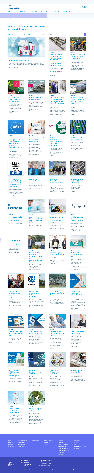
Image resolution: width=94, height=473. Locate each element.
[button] (85, 2)
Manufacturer (76, 448)
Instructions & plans (62, 446)
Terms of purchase (56, 469)
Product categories (35, 440)
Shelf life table (61, 454)
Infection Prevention (22, 440)
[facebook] (82, 469)
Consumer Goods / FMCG (49, 440)
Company (76, 438)
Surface (9, 440)
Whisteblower (32, 469)
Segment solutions (22, 438)
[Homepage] (11, 2)
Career (77, 2)
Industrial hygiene (22, 442)
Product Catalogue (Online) (63, 450)
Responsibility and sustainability (80, 446)
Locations (76, 442)
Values (75, 444)
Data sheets (60, 440)
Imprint (48, 469)
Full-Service (46, 444)
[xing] (78, 469)
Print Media (60, 442)
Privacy (25, 469)
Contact (72, 2)
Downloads (60, 438)
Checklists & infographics (63, 444)
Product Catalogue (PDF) (63, 448)
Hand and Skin (10, 442)
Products (10, 438)
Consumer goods (35, 438)
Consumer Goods (21, 444)
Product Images (61, 452)
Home (9, 18)
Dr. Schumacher (77, 440)
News (81, 2)
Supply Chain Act (41, 469)
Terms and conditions (17, 469)
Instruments (10, 444)
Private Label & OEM (22, 446)
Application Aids (11, 446)
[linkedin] (74, 469)
